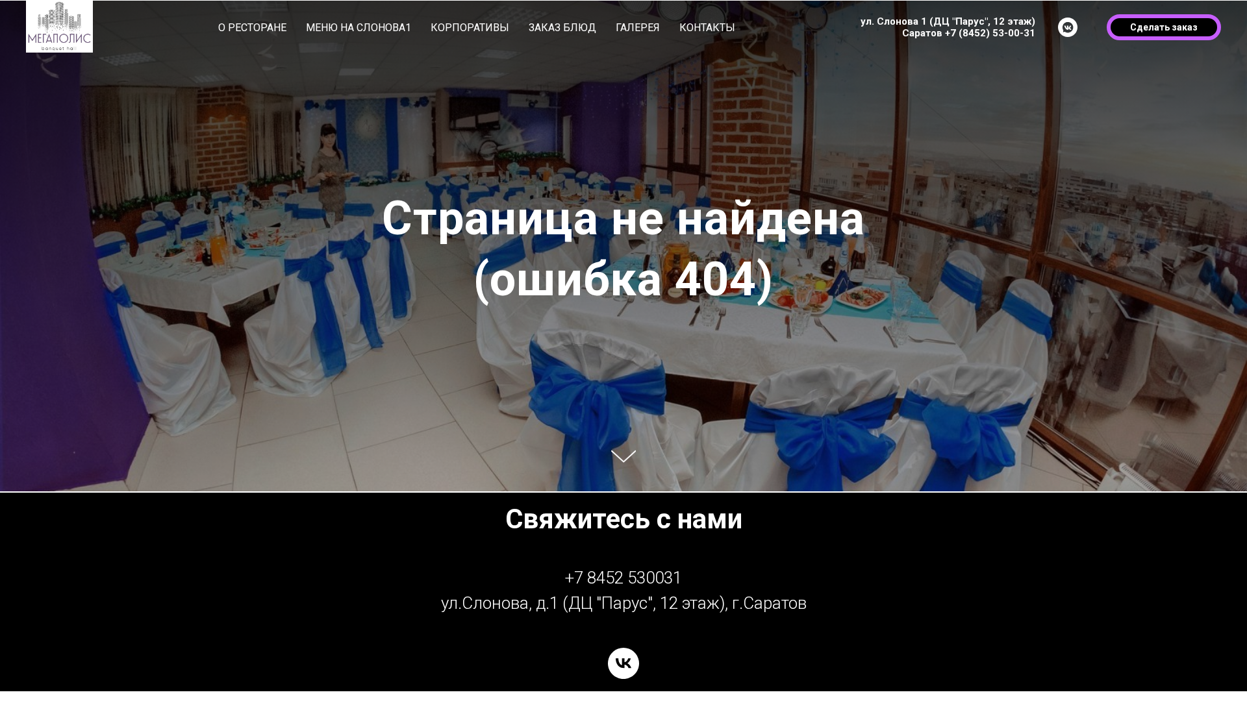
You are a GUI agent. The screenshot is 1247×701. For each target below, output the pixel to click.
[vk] (623, 663)
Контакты (707, 27)
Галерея (638, 27)
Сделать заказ (1164, 27)
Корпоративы (470, 27)
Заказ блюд (562, 27)
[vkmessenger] (1067, 27)
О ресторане (252, 27)
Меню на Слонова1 (358, 27)
